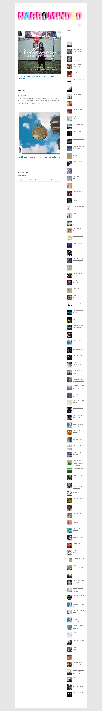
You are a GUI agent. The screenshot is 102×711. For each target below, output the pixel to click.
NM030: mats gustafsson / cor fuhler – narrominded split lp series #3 (39, 158)
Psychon (52, 101)
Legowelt (22, 101)
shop (24, 8)
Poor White (47, 101)
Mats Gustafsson (41, 101)
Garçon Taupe (35, 100)
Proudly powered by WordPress (24, 705)
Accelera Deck (40, 98)
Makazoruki (34, 101)
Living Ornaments (28, 101)
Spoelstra (29, 103)
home (19, 8)
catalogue (30, 98)
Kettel (19, 101)
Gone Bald (40, 100)
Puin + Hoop (24, 103)
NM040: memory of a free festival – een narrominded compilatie (36, 77)
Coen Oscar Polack (53, 98)
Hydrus (51, 100)
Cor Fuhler (39, 179)
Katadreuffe (56, 100)
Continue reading (22, 95)
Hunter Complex (46, 100)
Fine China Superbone (27, 100)
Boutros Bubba (46, 98)
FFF (21, 100)
